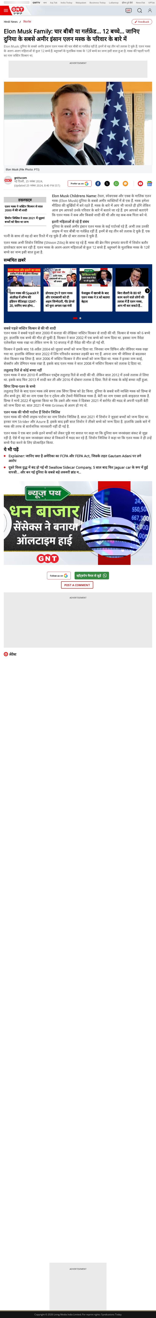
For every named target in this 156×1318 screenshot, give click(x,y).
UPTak (151, 3)
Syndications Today (111, 1314)
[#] (107, 183)
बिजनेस (27, 21)
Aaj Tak (53, 3)
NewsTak (140, 3)
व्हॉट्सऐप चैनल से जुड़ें (88, 575)
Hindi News (11, 21)
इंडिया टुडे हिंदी (127, 3)
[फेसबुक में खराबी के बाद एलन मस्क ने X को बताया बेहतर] (96, 277)
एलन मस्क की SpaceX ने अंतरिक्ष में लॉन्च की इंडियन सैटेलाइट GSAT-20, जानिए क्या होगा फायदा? (24, 299)
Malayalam (81, 3)
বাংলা (45, 3)
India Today (66, 3)
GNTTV (36, 3)
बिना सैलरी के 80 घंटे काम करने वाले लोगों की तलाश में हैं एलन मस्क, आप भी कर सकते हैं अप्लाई (130, 299)
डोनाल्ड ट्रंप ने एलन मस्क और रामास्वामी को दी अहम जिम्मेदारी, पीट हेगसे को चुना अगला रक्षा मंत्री (60, 299)
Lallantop (114, 3)
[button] (75, 318)
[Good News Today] (17, 13)
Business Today (98, 3)
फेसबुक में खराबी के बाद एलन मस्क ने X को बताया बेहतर (95, 297)
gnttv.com (20, 178)
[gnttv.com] (8, 180)
